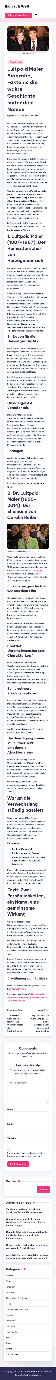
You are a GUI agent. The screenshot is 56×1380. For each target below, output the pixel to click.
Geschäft (11, 1292)
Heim (8, 1303)
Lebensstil (11, 1320)
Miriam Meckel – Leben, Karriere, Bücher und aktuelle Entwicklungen (27, 1246)
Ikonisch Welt (17, 6)
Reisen (9, 1337)
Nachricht (11, 1326)
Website (11, 1138)
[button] (18, 15)
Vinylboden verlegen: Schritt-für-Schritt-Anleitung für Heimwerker (24, 1211)
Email (10, 1123)
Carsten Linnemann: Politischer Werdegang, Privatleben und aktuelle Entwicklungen (25, 1222)
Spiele (9, 1343)
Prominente (16, 62)
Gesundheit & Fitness (16, 1298)
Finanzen (10, 1286)
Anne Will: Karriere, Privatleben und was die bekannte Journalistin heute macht (27, 1256)
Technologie (12, 1354)
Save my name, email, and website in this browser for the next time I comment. (26, 1154)
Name (11, 1109)
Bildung (9, 1275)
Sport (9, 1348)
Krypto (9, 1315)
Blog (8, 1281)
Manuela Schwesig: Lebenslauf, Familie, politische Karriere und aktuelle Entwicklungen (27, 1235)
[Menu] (36, 15)
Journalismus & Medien (17, 1309)
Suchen (11, 1181)
